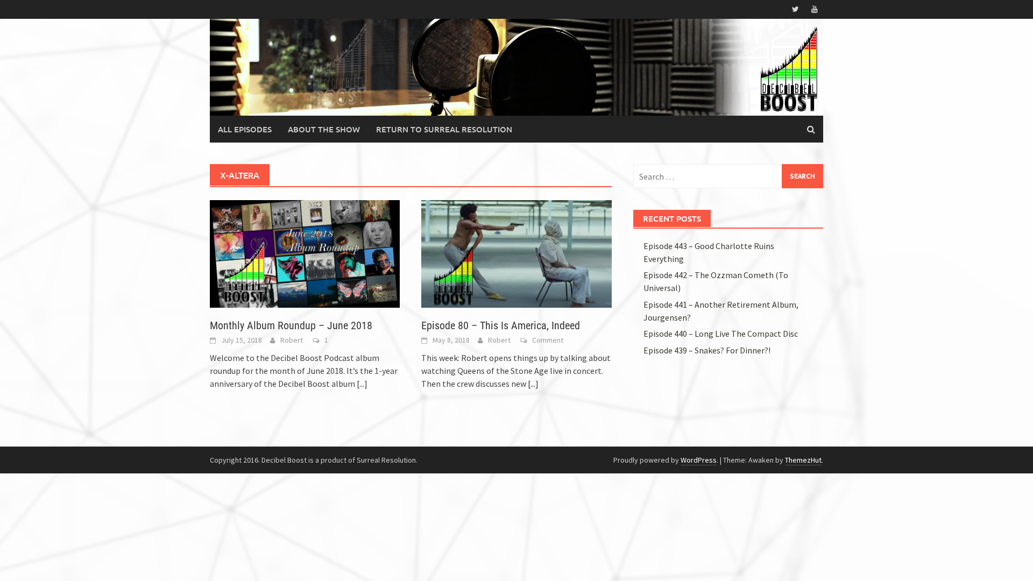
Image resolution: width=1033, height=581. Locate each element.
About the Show (324, 129)
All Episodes (245, 129)
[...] (362, 383)
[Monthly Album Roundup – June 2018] (305, 252)
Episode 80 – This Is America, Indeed (500, 325)
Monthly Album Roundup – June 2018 (291, 325)
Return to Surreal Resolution (444, 129)
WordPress (699, 460)
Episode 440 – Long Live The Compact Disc (720, 333)
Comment (547, 340)
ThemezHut (803, 460)
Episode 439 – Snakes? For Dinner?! (706, 350)
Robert (291, 340)
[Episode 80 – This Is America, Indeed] (516, 252)
